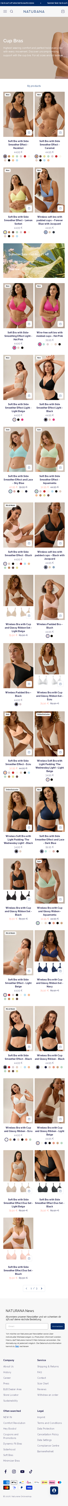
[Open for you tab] (54, 1490)
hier (54, 773)
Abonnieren (50, 762)
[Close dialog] (64, 739)
